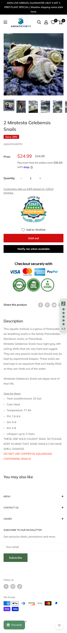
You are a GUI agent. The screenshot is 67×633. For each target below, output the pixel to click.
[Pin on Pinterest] (47, 304)
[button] (63, 316)
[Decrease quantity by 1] (21, 178)
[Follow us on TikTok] (19, 586)
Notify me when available (34, 249)
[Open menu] (5, 22)
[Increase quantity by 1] (40, 178)
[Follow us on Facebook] (6, 586)
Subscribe (15, 557)
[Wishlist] (53, 22)
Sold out (33, 238)
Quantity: (9, 178)
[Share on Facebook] (40, 304)
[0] (60, 22)
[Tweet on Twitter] (54, 304)
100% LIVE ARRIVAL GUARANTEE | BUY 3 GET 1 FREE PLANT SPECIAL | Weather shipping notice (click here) (33, 7)
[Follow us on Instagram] (12, 586)
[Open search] (39, 22)
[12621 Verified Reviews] (33, 223)
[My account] (46, 22)
